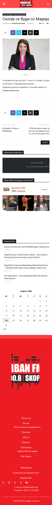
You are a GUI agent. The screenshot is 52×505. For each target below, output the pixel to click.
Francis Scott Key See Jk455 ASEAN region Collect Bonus (26, 247)
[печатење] (30, 32)
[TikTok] (15, 482)
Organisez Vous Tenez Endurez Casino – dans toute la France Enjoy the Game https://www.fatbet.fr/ (25, 256)
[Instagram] (9, 482)
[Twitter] (18, 32)
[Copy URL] (36, 32)
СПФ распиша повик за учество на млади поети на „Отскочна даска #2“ (38, 131)
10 (6, 311)
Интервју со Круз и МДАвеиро (11, 129)
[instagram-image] (10, 203)
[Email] (24, 32)
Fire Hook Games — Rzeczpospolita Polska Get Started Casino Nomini (25, 277)
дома (4, 10)
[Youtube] (26, 482)
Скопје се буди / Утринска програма (22, 10)
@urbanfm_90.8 (18, 187)
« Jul (4, 329)
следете (44, 189)
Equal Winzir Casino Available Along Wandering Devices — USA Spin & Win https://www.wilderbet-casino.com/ (26, 266)
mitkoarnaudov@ (18, 23)
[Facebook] (13, 32)
